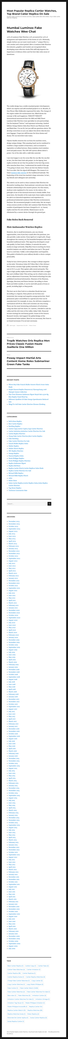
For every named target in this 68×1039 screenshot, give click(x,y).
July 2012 (12, 860)
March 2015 (13, 781)
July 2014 (12, 800)
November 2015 (14, 761)
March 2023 (13, 543)
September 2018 (14, 677)
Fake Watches (24, 995)
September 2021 (14, 588)
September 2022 (14, 558)
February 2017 (13, 724)
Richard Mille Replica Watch (18, 476)
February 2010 (14, 931)
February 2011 (13, 902)
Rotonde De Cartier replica (18, 1018)
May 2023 (12, 539)
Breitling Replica (14, 426)
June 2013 (12, 832)
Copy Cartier (37, 981)
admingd (12, 325)
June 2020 (12, 625)
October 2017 (13, 704)
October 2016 (13, 734)
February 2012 (14, 872)
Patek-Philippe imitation (35, 1003)
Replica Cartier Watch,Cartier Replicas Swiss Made (26, 468)
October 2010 (13, 911)
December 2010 (14, 906)
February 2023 (14, 546)
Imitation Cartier (39, 995)
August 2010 (13, 916)
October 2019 (13, 645)
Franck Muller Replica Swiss (18, 443)
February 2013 (13, 842)
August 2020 (13, 620)
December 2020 (14, 610)
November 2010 (14, 909)
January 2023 (13, 548)
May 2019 (12, 657)
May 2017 (12, 716)
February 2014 (14, 813)
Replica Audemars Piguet (17, 463)
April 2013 (12, 837)
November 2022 (14, 553)
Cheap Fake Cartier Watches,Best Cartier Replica (25, 436)
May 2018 (12, 687)
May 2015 (12, 776)
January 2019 (13, 667)
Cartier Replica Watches (17, 434)
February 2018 (14, 694)
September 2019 (14, 647)
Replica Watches (35, 1010)
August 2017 (13, 709)
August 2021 (13, 590)
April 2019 (12, 660)
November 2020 (14, 613)
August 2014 (13, 798)
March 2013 (13, 840)
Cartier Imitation (33, 969)
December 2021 (14, 581)
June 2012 (12, 862)
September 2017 (14, 706)
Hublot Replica (14, 446)
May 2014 (12, 805)
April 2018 (12, 689)
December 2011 (14, 877)
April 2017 (12, 719)
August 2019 (13, 650)
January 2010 (13, 934)
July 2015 (12, 771)
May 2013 (12, 835)
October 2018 (13, 674)
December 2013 (14, 818)
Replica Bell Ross (14, 466)
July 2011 (12, 889)
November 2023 (14, 524)
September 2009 (14, 943)
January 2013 (13, 845)
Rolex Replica (33, 1014)
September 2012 (14, 855)
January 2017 (13, 726)
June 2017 (12, 714)
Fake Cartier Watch (29, 988)
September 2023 (14, 529)
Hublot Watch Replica (16, 448)
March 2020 (13, 632)
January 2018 (13, 697)
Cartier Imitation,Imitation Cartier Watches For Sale (27, 431)
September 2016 (14, 736)
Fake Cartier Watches (16, 992)
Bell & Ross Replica (15, 421)
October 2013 (13, 822)
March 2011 (12, 899)
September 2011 (14, 884)
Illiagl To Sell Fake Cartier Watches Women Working (27, 404)
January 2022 (13, 578)
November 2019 (14, 642)
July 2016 (12, 741)
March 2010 (13, 929)
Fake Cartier (13, 988)
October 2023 (13, 526)
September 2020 (14, 618)
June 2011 (12, 892)
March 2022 (13, 573)
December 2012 (14, 847)
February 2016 (14, 753)
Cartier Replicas (29, 973)
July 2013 (12, 830)
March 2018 (13, 692)
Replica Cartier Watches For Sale (20, 471)
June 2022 (12, 566)
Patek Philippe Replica (16, 458)
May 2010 (12, 924)
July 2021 (12, 593)
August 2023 (13, 531)
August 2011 (13, 887)
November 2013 (14, 820)
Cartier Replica (14, 973)
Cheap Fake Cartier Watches (19, 981)
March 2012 (13, 869)
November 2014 (14, 790)
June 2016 (12, 743)
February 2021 (14, 605)
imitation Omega (42, 999)
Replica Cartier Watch (17, 1010)
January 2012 (13, 874)
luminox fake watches (19, 173)
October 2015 (13, 763)
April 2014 (12, 808)
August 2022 (13, 561)
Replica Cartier (35, 1006)
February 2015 (14, 783)
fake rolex (12, 995)
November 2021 (14, 583)
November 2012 (14, 850)
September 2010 (14, 914)
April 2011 (12, 897)
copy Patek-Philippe (35, 984)
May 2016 (12, 746)
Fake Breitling (14, 438)
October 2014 (13, 793)
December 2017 (14, 699)
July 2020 (12, 623)
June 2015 (12, 773)
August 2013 (13, 827)
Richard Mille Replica (16, 473)
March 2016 (13, 751)
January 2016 (13, 756)
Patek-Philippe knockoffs (17, 1006)
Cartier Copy (30, 966)
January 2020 (13, 637)
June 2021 (12, 595)
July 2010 (12, 919)
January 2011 (13, 904)
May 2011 (12, 894)
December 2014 (14, 788)
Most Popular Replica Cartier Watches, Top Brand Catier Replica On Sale (32, 12)
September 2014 (14, 795)
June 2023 (12, 536)
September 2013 (14, 825)
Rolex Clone (32, 325)
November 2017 (14, 702)
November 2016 (14, 731)
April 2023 (12, 541)
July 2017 (12, 711)
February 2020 (14, 635)
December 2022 (14, 551)
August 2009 (13, 946)
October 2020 (13, 615)
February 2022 (14, 576)
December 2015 (14, 758)
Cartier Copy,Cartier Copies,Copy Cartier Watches (26, 429)
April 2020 (12, 630)
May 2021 (12, 598)
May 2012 (12, 864)
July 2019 (12, 652)
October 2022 (13, 556)
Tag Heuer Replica (15, 488)
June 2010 (12, 921)
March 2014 (13, 810)
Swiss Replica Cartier (16, 1021)
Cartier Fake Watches (16, 969)
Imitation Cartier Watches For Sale (21, 999)
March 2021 (13, 603)
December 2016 (14, 729)
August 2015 (13, 768)
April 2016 (12, 748)
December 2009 (14, 936)
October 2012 (13, 852)
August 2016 (13, 739)
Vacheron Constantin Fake (18, 490)
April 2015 (12, 778)
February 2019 (14, 664)
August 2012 (13, 857)
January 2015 (13, 785)
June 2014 (12, 803)
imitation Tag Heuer (15, 1003)
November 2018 (14, 672)
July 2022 (12, 563)
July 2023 (12, 534)
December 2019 (14, 640)
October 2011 (13, 882)
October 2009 (13, 941)
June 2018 (12, 684)
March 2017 (13, 721)
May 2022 (12, 568)
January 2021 (13, 608)
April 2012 (12, 867)
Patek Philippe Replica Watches (19, 461)
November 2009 (14, 939)
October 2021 (13, 585)
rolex (10, 478)
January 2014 (13, 815)
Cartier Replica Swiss (16, 977)
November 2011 (14, 879)
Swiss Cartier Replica (38, 1018)
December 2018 (14, 669)
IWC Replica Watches (16, 451)
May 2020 (12, 627)
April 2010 (12, 926)
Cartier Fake (43, 966)
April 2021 (12, 600)
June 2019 (12, 655)
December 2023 (14, 521)
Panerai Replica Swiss (16, 456)
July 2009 (12, 948)
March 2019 (13, 662)
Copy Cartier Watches (16, 984)
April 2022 (12, 571)
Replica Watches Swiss (16, 1014)
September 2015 (14, 766)
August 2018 (13, 679)
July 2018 (12, 682)
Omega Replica (14, 453)
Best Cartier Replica (15, 424)
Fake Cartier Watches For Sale (19, 441)
